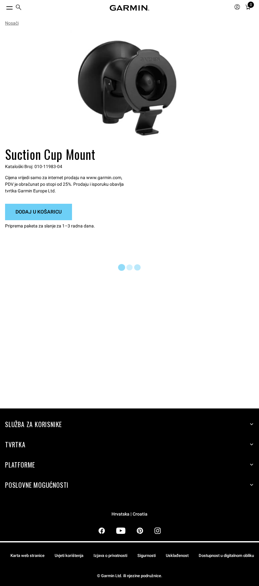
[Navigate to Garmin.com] (129, 8)
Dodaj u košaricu (38, 212)
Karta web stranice (27, 555)
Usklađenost (177, 555)
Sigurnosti (146, 555)
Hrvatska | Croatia (129, 514)
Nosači (12, 23)
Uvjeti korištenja (69, 555)
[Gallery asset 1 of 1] (127, 87)
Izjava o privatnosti (110, 555)
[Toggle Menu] (4, 6)
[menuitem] (18, 8)
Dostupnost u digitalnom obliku (226, 555)
